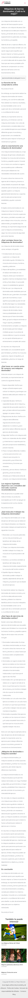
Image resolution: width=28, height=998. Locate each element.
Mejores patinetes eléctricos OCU (12, 965)
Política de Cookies (13, 988)
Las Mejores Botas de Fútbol (10, 943)
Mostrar (23, 78)
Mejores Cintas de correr (9, 972)
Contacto (23, 991)
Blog (14, 994)
